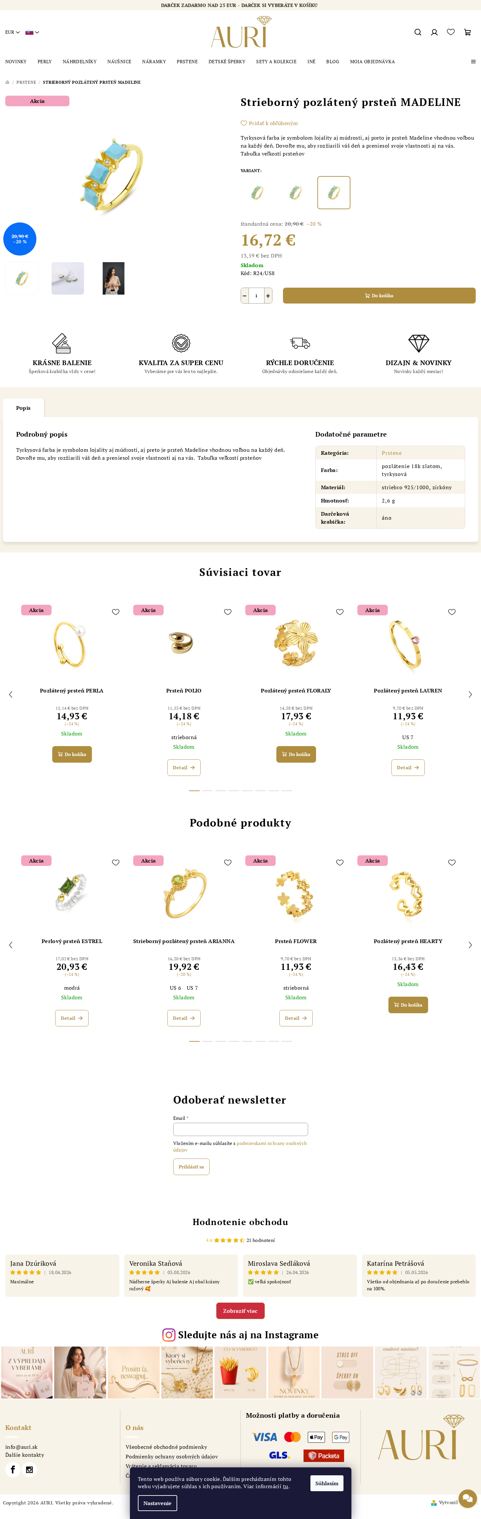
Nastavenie (157, 1503)
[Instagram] (29, 1469)
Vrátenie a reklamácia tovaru (161, 1466)
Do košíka (382, 295)
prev (10, 694)
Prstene (392, 452)
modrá (72, 987)
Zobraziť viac (240, 1310)
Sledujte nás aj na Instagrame (248, 1334)
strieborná (184, 737)
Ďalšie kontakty (24, 1454)
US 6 (175, 987)
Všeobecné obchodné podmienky (166, 1446)
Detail (180, 767)
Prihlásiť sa (191, 1166)
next (470, 694)
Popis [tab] (23, 407)
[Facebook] (12, 1469)
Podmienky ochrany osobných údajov (172, 1456)
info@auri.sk (21, 1446)
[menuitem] (16, 61)
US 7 (408, 737)
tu (285, 1486)
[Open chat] (467, 1502)
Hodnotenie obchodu (241, 1221)
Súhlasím (327, 1483)
